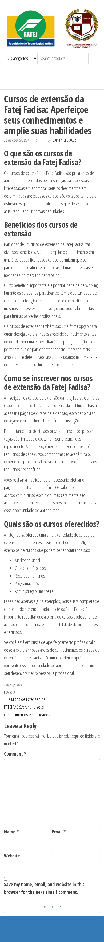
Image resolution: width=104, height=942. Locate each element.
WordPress (57, 925)
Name (11, 831)
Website (12, 855)
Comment (15, 753)
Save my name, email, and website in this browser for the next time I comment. (44, 888)
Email (59, 831)
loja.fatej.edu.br (64, 140)
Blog (19, 684)
